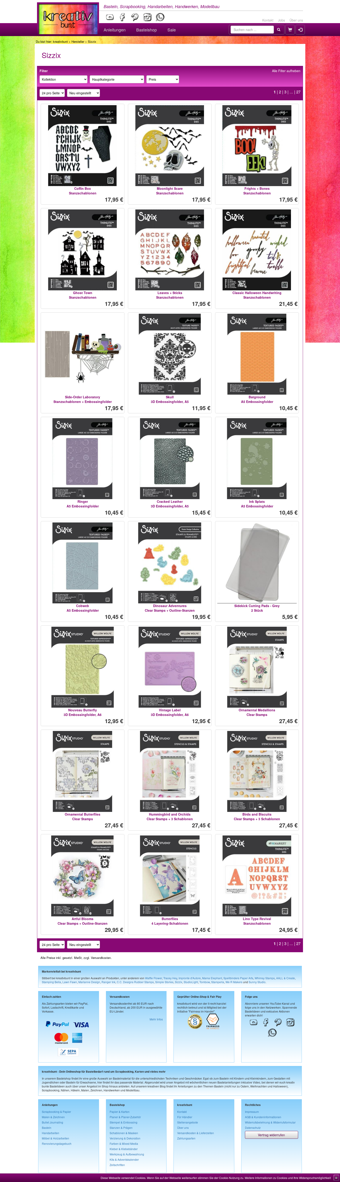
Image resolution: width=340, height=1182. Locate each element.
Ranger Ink (108, 982)
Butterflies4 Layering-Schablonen (169, 921)
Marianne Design (89, 982)
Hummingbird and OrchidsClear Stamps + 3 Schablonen (170, 816)
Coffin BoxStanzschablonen (82, 190)
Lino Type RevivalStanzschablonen (257, 921)
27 (298, 92)
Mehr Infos (156, 1019)
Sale (171, 30)
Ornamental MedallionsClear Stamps (257, 712)
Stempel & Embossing (123, 1122)
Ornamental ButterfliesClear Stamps (82, 816)
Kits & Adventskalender (124, 1159)
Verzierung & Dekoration (125, 1138)
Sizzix (178, 982)
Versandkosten (101, 957)
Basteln (46, 1128)
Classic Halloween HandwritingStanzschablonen (256, 295)
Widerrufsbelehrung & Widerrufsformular (270, 1122)
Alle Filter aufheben (286, 70)
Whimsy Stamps (265, 978)
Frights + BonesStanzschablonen (257, 190)
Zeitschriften (117, 1165)
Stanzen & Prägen (121, 1128)
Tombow (204, 982)
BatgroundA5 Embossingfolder (257, 399)
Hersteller (77, 41)
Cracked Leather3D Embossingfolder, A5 (170, 503)
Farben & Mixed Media (124, 1143)
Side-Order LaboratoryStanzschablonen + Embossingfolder (82, 399)
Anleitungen (115, 30)
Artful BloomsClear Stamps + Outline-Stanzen (83, 921)
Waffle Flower (153, 978)
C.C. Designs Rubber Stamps (135, 982)
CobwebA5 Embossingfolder (83, 608)
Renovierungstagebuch (56, 1143)
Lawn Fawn (69, 982)
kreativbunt (60, 41)
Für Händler (184, 1117)
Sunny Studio (257, 982)
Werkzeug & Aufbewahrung (127, 1154)
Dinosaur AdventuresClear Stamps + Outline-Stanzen (170, 608)
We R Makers (234, 982)
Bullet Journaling (52, 1122)
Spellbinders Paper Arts (238, 978)
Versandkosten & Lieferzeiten (195, 1133)
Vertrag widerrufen (271, 1135)
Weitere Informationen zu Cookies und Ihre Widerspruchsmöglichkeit (288, 1178)
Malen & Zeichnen (53, 1117)
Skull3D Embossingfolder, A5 (170, 399)
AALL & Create (285, 978)
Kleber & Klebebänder (124, 1149)
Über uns (296, 20)
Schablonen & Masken (124, 1133)
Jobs (281, 20)
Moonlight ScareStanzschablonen (170, 190)
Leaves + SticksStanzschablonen (170, 295)
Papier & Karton (120, 1112)
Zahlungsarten (186, 1138)
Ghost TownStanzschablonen (82, 295)
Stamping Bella (51, 982)
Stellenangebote (187, 1122)
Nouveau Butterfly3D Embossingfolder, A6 (83, 712)
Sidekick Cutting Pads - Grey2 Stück (257, 608)
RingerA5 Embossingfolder (83, 503)
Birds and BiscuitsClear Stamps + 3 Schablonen (257, 816)
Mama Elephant (212, 978)
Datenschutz (253, 1128)
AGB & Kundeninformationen (263, 1117)
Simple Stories (164, 982)
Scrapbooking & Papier (56, 1112)
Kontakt (267, 20)
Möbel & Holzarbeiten (55, 1138)
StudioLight (191, 982)
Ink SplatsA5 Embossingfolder (257, 503)
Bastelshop (146, 30)
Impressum (252, 1112)
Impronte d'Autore (190, 978)
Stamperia (217, 982)
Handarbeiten (50, 1133)
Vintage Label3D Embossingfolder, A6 (170, 712)
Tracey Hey (170, 978)
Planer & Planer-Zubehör (125, 1117)
